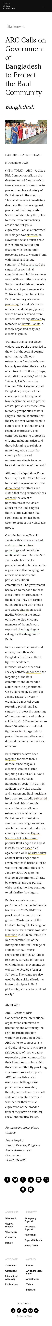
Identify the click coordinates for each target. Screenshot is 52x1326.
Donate (9, 1242)
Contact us (10, 1237)
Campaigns (11, 1270)
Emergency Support (30, 1220)
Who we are (11, 1232)
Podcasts (30, 1289)
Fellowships (30, 1234)
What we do (11, 1218)
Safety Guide (31, 1245)
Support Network (33, 1240)
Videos (29, 1284)
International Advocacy (11, 1277)
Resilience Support (30, 1228)
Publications (11, 1284)
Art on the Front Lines (34, 1272)
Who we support (9, 1225)
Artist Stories (32, 1279)
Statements (10, 1265)
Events (29, 1265)
